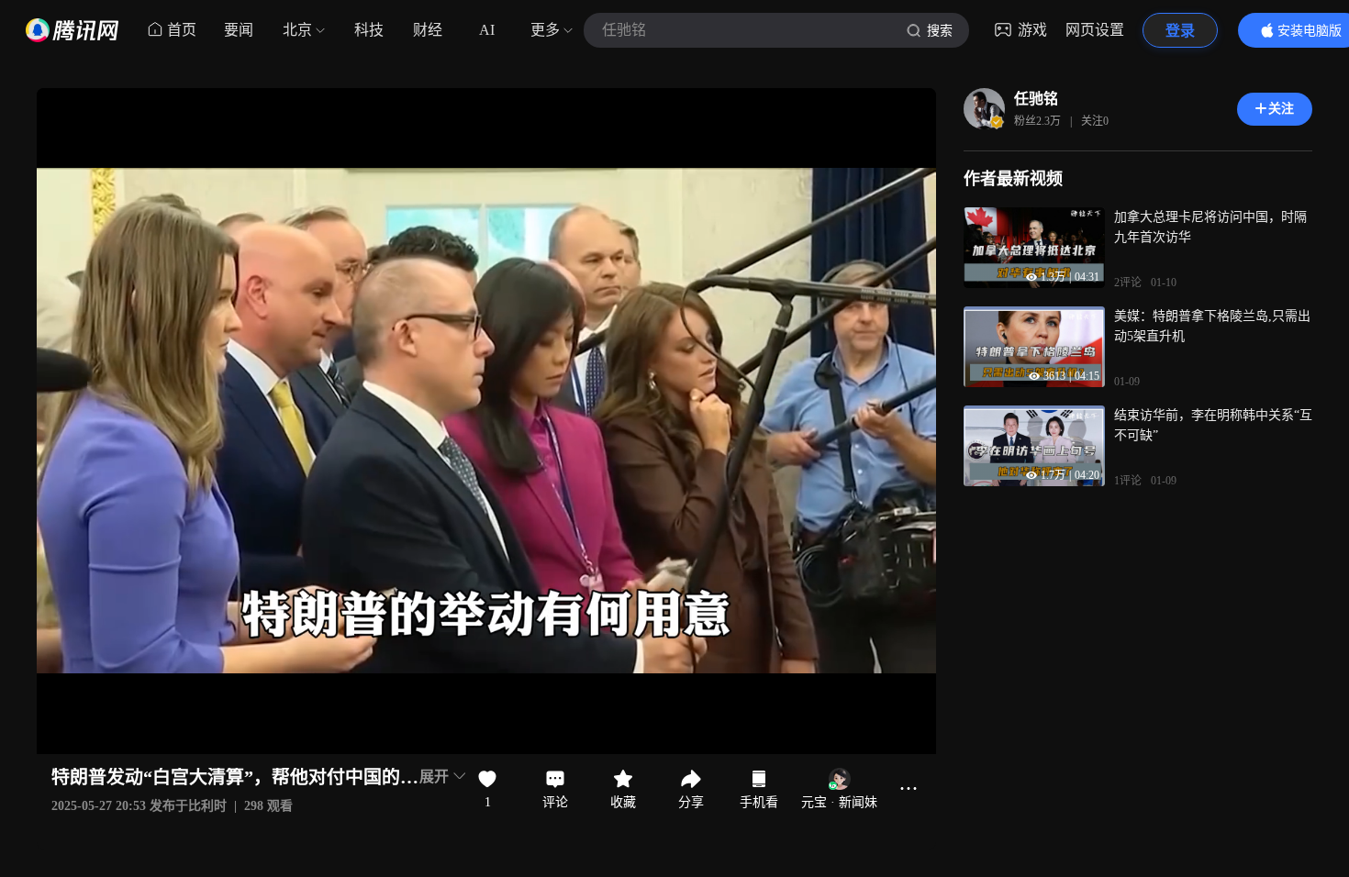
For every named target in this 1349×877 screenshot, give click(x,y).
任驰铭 (1036, 98)
